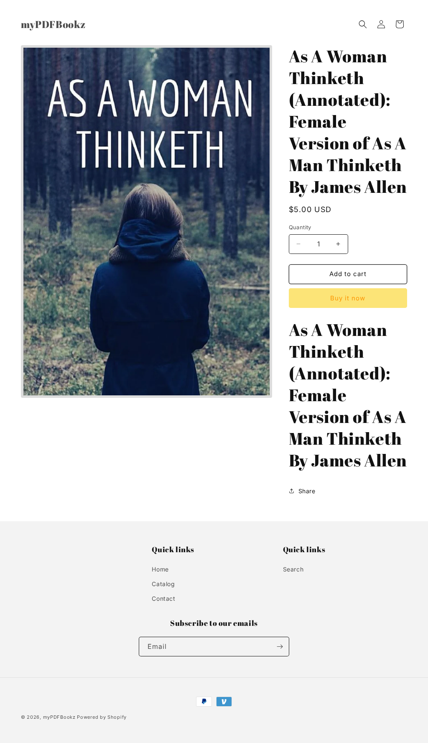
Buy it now (347, 298)
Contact (163, 598)
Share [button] (307, 490)
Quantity (300, 227)
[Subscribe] (279, 646)
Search (293, 569)
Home (160, 569)
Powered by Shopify (102, 717)
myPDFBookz (59, 717)
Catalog (163, 583)
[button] (363, 24)
